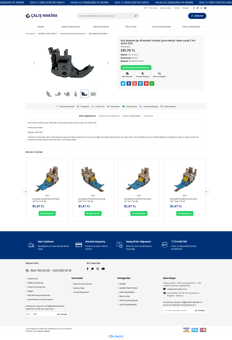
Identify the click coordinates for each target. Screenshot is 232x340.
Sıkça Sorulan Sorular (83, 284)
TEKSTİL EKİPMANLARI (128, 304)
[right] (206, 192)
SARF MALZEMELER (126, 292)
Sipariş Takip (165, 8)
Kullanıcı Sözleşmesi (36, 287)
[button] (197, 16)
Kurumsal (77, 278)
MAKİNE (122, 284)
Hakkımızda (33, 278)
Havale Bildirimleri (81, 292)
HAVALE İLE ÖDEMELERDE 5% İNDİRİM (89, 2)
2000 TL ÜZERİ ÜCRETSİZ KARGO (47, 2)
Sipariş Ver (48, 213)
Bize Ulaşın (169, 278)
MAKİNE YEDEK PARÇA (128, 288)
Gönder (63, 314)
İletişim (186, 8)
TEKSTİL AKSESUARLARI (128, 300)
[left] (25, 192)
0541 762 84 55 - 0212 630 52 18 (50, 270)
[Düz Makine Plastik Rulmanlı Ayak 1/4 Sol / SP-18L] (139, 179)
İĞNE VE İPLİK (124, 296)
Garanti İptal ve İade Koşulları (40, 299)
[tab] (87, 116)
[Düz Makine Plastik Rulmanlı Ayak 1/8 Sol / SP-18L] (47, 179)
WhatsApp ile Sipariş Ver (137, 67)
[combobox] (29, 314)
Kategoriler (123, 278)
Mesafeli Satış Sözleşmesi (39, 295)
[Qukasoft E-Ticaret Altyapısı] (116, 337)
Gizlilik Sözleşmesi (35, 283)
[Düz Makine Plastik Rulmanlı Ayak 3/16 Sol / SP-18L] (93, 179)
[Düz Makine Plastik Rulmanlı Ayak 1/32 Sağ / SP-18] (185, 179)
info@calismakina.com (177, 289)
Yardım (177, 8)
